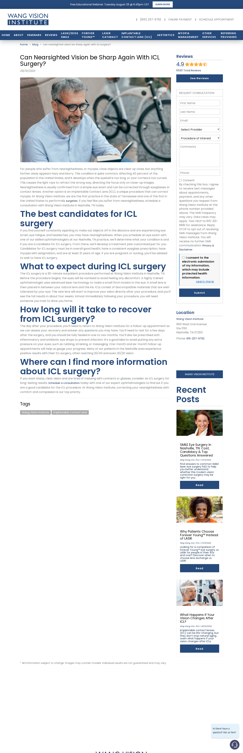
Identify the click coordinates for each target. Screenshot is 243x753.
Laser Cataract (110, 35)
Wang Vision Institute (35, 412)
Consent (189, 180)
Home (6, 35)
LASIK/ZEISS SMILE (69, 35)
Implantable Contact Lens (70, 412)
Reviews (51, 35)
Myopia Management (188, 35)
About (18, 35)
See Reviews (199, 78)
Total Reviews (188, 70)
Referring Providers (229, 35)
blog (35, 44)
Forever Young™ (88, 35)
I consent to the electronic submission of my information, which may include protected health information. (198, 268)
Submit (199, 293)
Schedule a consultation (64, 383)
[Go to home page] (41, 19)
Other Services (209, 35)
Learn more (205, 282)
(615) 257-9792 (150, 19)
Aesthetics (166, 35)
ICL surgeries (69, 201)
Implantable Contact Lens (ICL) (137, 35)
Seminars (34, 35)
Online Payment (180, 19)
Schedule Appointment (216, 19)
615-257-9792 (195, 338)
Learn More (162, 4)
